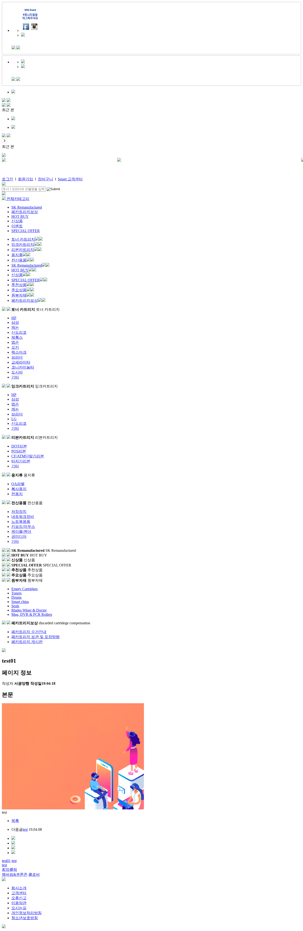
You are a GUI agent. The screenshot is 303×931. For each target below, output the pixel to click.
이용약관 (19, 903)
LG (14, 419)
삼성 (15, 322)
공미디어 (19, 536)
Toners (16, 593)
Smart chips (20, 602)
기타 (15, 377)
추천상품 (19, 285)
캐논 (15, 327)
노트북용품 (20, 522)
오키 (15, 347)
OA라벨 (18, 484)
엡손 (15, 342)
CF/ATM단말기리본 (27, 456)
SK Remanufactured (26, 207)
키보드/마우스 (23, 527)
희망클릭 (9, 869)
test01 (6, 861)
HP (13, 318)
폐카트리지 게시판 (27, 642)
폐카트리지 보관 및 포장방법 (35, 637)
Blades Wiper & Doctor (29, 610)
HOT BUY (20, 216)
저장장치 (19, 512)
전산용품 (19, 260)
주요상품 (19, 290)
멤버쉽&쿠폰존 (14, 874)
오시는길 (19, 908)
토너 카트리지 (23, 239)
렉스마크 (19, 352)
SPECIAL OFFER (25, 231)
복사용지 (19, 489)
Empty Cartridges (24, 589)
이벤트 (17, 226)
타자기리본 (20, 461)
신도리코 (19, 332)
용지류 (17, 255)
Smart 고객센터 (70, 179)
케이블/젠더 (21, 531)
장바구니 (45, 179)
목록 (15, 821)
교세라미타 (20, 362)
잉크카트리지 (22, 244)
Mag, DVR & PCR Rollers (31, 614)
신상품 (17, 221)
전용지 (17, 494)
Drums (16, 597)
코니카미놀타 (22, 367)
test (25, 829)
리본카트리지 (22, 250)
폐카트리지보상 (24, 212)
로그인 (7, 179)
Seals (15, 606)
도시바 (17, 372)
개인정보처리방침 (26, 913)
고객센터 (19, 893)
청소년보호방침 (24, 918)
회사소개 (19, 888)
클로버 (34, 874)
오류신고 (19, 898)
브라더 (17, 357)
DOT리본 (19, 446)
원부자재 (19, 295)
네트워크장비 (22, 517)
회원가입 (25, 179)
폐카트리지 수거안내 (28, 632)
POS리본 (18, 451)
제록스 (17, 337)
